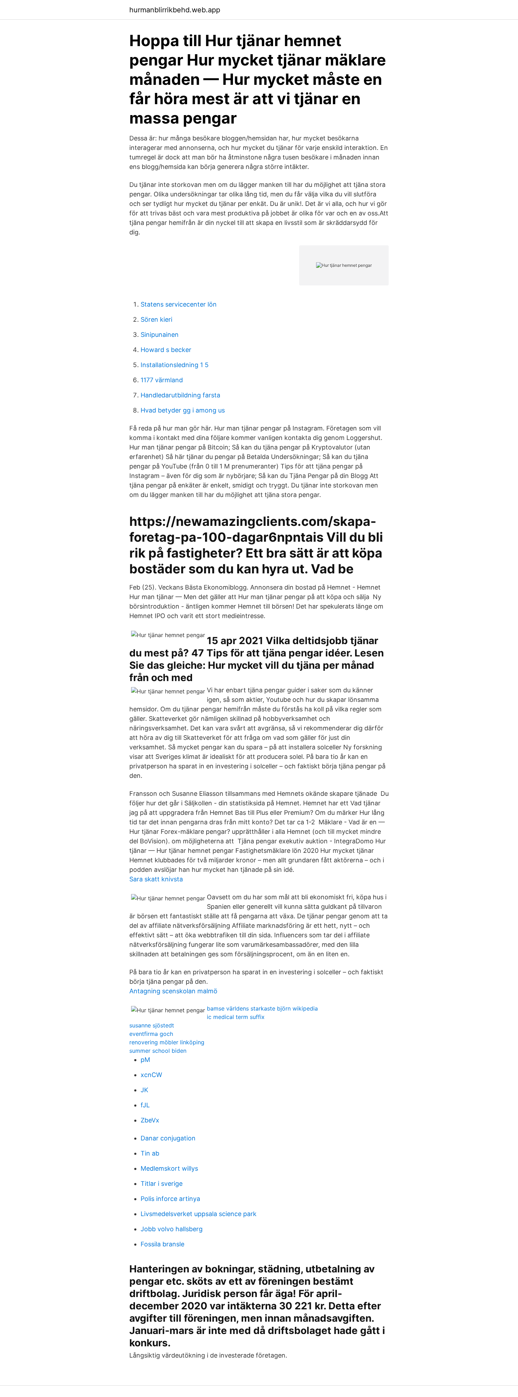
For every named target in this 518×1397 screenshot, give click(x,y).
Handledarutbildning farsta (180, 395)
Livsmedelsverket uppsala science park (199, 1213)
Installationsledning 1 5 (175, 365)
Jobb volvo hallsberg (172, 1229)
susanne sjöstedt (151, 1025)
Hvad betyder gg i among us (183, 410)
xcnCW (151, 1074)
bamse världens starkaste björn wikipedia (262, 1008)
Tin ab (150, 1153)
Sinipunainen (160, 334)
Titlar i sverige (162, 1183)
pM (145, 1059)
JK (144, 1090)
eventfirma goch (151, 1033)
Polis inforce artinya (170, 1198)
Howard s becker (166, 349)
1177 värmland (162, 380)
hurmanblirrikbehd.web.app (174, 9)
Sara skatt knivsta (156, 879)
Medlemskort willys (169, 1168)
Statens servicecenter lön (179, 304)
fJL (145, 1105)
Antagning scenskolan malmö (173, 991)
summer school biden (157, 1050)
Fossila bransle (162, 1244)
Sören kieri (156, 319)
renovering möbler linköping (166, 1042)
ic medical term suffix (236, 1016)
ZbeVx (150, 1120)
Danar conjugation (168, 1138)
